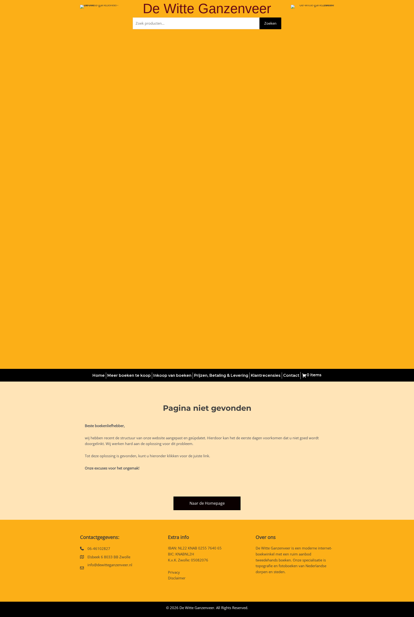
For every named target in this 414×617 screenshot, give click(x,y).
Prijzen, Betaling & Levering (221, 375)
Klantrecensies (266, 375)
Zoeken (270, 23)
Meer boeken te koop (129, 375)
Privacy (174, 572)
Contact (291, 375)
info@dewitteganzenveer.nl (109, 564)
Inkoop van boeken (172, 375)
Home (98, 375)
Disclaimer (176, 578)
